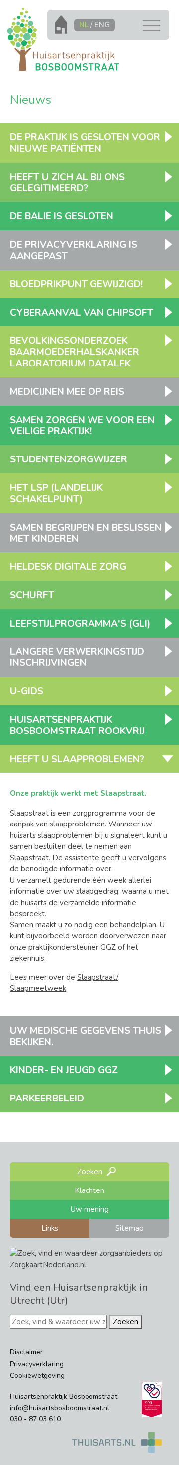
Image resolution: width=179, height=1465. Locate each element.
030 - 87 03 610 (35, 1419)
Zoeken (125, 1322)
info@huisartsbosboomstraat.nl (59, 1408)
